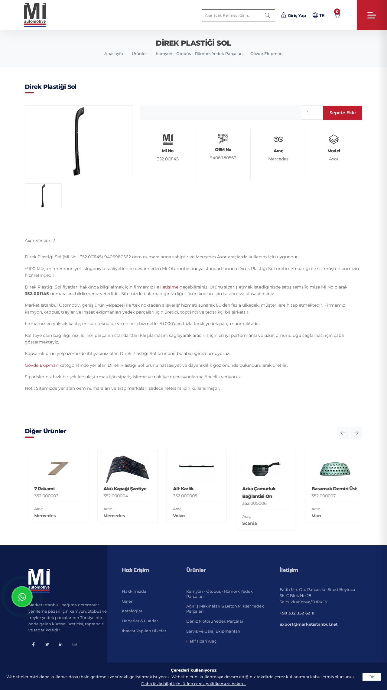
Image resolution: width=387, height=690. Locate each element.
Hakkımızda (134, 591)
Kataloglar (132, 610)
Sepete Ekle (343, 112)
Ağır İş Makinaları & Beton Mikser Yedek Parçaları (225, 609)
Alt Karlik (180, 489)
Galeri (128, 601)
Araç (35, 508)
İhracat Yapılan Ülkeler (144, 630)
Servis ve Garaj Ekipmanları (213, 631)
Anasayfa (113, 53)
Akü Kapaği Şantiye (121, 489)
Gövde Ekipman (266, 53)
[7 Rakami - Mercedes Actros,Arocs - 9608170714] (55, 469)
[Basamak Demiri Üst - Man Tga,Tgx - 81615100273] (332, 469)
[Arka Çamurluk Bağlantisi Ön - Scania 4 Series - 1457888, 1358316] (263, 469)
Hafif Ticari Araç (201, 641)
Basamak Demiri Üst (331, 489)
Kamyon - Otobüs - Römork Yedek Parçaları (199, 53)
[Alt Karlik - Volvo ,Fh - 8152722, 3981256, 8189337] (193, 469)
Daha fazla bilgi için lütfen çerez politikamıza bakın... (193, 683)
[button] (343, 433)
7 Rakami (41, 489)
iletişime (169, 287)
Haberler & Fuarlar (140, 620)
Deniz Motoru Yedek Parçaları (215, 621)
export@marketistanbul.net (309, 624)
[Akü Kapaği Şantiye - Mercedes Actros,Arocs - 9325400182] (124, 469)
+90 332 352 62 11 (297, 613)
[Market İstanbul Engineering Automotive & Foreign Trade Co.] (39, 15)
